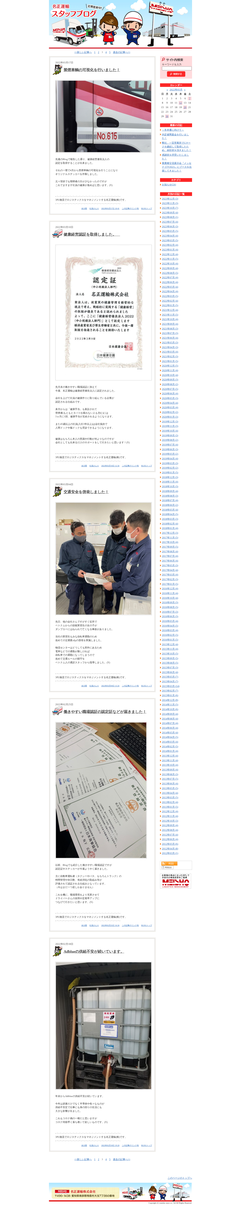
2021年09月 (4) (170, 324)
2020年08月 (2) (170, 384)
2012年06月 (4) (170, 839)
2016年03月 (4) (170, 630)
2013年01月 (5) (170, 806)
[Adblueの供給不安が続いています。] (102, 1026)
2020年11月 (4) (170, 370)
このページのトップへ (180, 1178)
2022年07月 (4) (170, 277)
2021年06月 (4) (170, 337)
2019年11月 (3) (170, 426)
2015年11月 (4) (170, 649)
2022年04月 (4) (170, 291)
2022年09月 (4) (170, 268)
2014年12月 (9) (170, 700)
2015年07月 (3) (170, 667)
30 (167, 116)
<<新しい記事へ (83, 52)
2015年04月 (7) (170, 681)
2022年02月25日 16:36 (110, 925)
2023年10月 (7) (170, 207)
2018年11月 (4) (170, 481)
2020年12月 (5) (170, 365)
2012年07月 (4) (170, 834)
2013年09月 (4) (170, 769)
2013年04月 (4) (170, 793)
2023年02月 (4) (170, 245)
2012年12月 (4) (170, 811)
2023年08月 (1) (170, 217)
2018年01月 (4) (170, 528)
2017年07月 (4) (170, 556)
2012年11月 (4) (170, 816)
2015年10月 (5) (170, 653)
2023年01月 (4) (170, 249)
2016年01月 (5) (170, 639)
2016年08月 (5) (170, 607)
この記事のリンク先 (130, 208)
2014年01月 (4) (170, 751)
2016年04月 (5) (170, 625)
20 (185, 107)
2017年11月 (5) (170, 537)
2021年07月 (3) (170, 333)
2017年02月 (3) (170, 579)
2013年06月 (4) (170, 783)
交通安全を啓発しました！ (86, 492)
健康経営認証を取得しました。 (92, 234)
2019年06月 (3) (170, 449)
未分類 (84, 208)
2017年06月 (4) (170, 560)
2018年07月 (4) (170, 500)
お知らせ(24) (169, 184)
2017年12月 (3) (170, 532)
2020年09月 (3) (170, 379)
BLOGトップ (146, 208)
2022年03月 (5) (170, 296)
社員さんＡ (94, 208)
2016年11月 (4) (170, 593)
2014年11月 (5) (170, 704)
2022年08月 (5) (170, 273)
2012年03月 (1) (170, 853)
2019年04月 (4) (170, 458)
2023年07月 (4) (170, 221)
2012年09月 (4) (170, 825)
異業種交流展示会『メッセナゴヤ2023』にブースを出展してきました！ (177, 167)
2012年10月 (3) (170, 820)
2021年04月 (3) (170, 347)
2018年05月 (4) (170, 509)
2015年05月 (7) (170, 676)
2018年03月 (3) (170, 519)
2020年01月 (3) (170, 416)
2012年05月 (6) (170, 844)
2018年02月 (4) (170, 523)
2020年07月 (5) (170, 389)
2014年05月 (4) (170, 732)
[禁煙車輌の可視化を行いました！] (102, 116)
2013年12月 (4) (170, 755)
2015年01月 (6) (170, 695)
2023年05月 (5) (170, 231)
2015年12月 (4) (170, 644)
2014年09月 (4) (170, 714)
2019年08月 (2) (170, 440)
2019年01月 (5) (170, 472)
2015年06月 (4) (170, 672)
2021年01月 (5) (170, 361)
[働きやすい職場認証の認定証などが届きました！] (102, 790)
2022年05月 (176, 89)
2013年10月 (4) (170, 765)
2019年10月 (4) (170, 430)
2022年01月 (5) (170, 305)
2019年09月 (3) (170, 435)
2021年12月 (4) (170, 310)
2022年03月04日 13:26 (110, 686)
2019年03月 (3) (170, 463)
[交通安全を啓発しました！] (102, 558)
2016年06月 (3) (170, 616)
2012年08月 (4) (170, 830)
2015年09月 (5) (170, 658)
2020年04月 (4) (170, 403)
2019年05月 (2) (170, 453)
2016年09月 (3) (170, 602)
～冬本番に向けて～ (173, 129)
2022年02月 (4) (170, 300)
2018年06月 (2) (170, 505)
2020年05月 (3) (170, 398)
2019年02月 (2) (170, 467)
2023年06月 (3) (170, 226)
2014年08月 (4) (170, 718)
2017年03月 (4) (170, 574)
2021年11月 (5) (170, 314)
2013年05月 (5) (170, 788)
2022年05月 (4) (170, 286)
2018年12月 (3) (170, 477)
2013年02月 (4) (170, 802)
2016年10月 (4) (170, 598)
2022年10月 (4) (170, 263)
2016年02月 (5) (170, 635)
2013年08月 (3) (170, 774)
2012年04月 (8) (170, 848)
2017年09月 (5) (170, 546)
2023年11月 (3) (170, 203)
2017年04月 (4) (170, 570)
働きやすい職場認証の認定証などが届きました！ (105, 712)
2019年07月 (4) (170, 444)
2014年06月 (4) (170, 727)
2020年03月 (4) (170, 407)
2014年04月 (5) (170, 737)
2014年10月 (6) (170, 709)
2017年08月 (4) (170, 551)
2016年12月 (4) (170, 588)
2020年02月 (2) (170, 412)
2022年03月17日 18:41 (110, 208)
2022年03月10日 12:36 (110, 466)
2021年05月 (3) (170, 342)
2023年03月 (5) (170, 240)
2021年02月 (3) (170, 356)
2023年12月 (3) (170, 198)
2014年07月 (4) (170, 723)
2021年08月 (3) (170, 328)
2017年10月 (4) (170, 542)
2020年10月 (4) (170, 375)
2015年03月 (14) (170, 686)
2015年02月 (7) (170, 690)
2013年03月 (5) (170, 797)
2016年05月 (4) (170, 621)
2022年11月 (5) (170, 258)
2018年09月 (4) (170, 491)
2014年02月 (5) (170, 746)
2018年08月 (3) (170, 495)
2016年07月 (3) (170, 611)
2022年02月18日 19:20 (110, 1145)
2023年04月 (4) (170, 235)
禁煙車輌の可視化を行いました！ (92, 70)
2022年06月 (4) (170, 282)
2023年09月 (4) (170, 212)
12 (180, 102)
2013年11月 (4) (170, 760)
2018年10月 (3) (170, 486)
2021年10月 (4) (170, 319)
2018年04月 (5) (170, 514)
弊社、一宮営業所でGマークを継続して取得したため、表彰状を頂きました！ (176, 146)
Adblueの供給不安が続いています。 (94, 951)
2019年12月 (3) (170, 421)
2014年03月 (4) (170, 741)
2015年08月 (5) (170, 662)
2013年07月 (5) (170, 778)
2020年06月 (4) (170, 393)
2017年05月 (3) (170, 565)
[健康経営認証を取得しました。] (102, 312)
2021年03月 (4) (170, 351)
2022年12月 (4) (170, 254)
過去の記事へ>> (121, 52)
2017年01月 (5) (170, 584)
